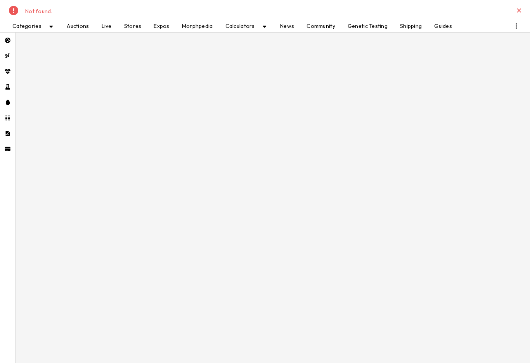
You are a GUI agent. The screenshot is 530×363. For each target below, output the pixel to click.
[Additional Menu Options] (516, 26)
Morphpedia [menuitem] (197, 26)
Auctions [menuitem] (78, 26)
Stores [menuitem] (133, 26)
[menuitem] (7, 40)
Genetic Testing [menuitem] (368, 26)
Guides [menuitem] (443, 26)
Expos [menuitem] (161, 26)
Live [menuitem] (107, 26)
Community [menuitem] (321, 26)
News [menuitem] (287, 26)
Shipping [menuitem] (411, 26)
